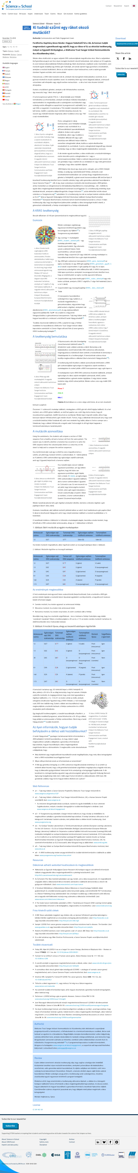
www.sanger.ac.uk (53, 800)
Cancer (19, 54)
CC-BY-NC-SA (38, 1109)
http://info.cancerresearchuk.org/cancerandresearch (53, 875)
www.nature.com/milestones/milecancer (49, 899)
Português (8, 90)
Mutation (13, 57)
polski (7, 87)
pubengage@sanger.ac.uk (66, 1048)
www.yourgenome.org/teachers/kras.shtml (55, 855)
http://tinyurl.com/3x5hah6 (69, 966)
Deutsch (7, 74)
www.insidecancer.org (104, 905)
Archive (71, 1139)
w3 (55, 194)
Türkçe (7, 100)
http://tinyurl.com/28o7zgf (69, 920)
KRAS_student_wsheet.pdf (68, 240)
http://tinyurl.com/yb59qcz (69, 933)
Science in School (38, 23)
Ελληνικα (8, 77)
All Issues (22, 13)
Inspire (30, 13)
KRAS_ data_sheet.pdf (95, 287)
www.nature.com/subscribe (45, 986)
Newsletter (118, 6)
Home (4, 13)
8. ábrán (72, 476)
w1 (51, 182)
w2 (82, 191)
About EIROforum (8, 1142)
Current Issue (12, 13)
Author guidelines (80, 13)
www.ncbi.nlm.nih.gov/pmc (101, 963)
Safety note (44, 1142)
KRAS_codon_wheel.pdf (95, 278)
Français (7, 71)
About (59, 13)
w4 (39, 196)
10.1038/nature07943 (43, 979)
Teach (46, 13)
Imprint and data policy (10, 1144)
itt (57, 983)
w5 (42, 199)
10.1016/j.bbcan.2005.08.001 (67, 952)
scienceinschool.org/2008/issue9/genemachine (64, 1017)
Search (126, 6)
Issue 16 (57, 23)
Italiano (7, 84)
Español (7, 96)
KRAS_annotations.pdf (52, 310)
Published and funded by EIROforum (13, 1164)
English (7, 67)
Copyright (43, 1139)
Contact (109, 6)
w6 (83, 318)
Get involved (68, 13)
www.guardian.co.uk (42, 927)
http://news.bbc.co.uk (100, 918)
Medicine (6, 57)
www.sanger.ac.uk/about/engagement (51, 809)
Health (16, 51)
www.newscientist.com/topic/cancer (69, 884)
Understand (38, 13)
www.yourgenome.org (43, 822)
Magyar (7, 80)
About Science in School (10, 1139)
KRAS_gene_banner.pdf (96, 261)
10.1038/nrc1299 (41, 958)
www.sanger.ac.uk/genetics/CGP (47, 793)
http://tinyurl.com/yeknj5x (83, 927)
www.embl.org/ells (100, 842)
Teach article (27, 28)
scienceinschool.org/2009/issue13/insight (50, 999)
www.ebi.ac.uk (40, 849)
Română (7, 93)
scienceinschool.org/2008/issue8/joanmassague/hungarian (86, 1005)
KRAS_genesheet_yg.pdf (99, 263)
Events (53, 13)
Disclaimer (43, 1144)
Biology (10, 51)
